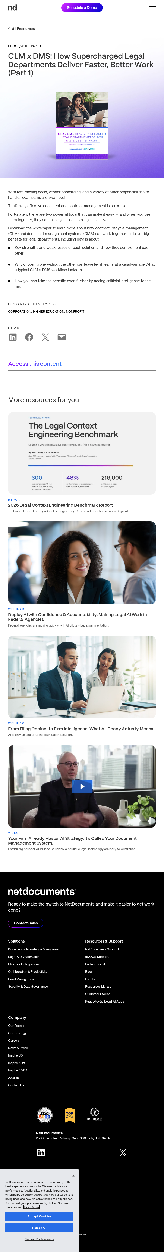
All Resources (23, 28)
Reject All (39, 1227)
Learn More (31, 1207)
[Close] (73, 1176)
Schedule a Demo (82, 7)
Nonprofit (75, 311)
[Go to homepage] (12, 7)
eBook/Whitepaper (24, 46)
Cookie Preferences (39, 1239)
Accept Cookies (39, 1216)
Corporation (19, 311)
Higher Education (48, 311)
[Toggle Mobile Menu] (152, 7)
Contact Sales (26, 923)
